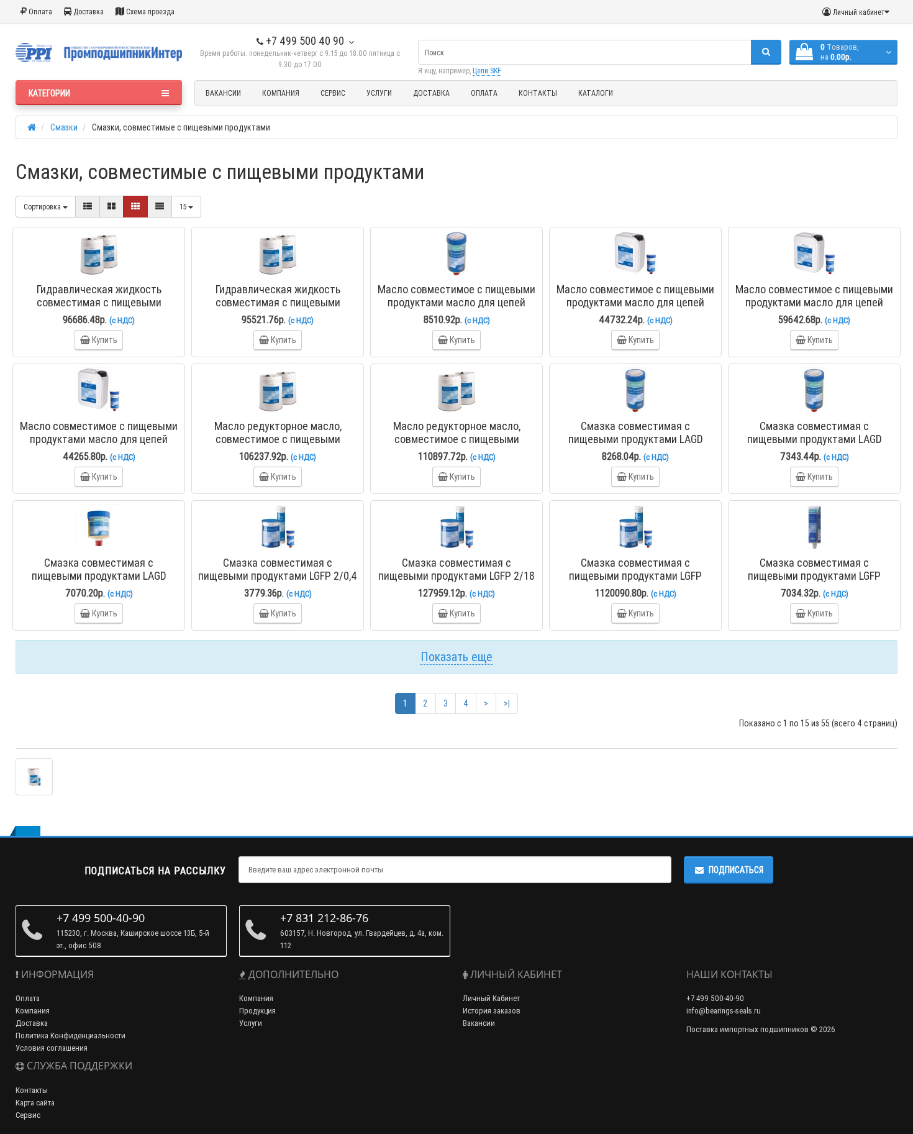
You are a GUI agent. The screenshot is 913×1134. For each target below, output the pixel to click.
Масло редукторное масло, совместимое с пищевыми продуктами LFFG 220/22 (278, 439)
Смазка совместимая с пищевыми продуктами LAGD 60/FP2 (99, 576)
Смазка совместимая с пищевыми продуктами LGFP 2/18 (456, 569)
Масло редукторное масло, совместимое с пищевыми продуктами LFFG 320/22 (456, 439)
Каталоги (595, 93)
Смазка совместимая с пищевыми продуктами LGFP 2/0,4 (277, 569)
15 (183, 206)
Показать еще (456, 656)
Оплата (39, 11)
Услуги (379, 93)
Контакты (538, 93)
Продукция (257, 1010)
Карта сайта (35, 1102)
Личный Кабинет (491, 998)
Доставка (87, 11)
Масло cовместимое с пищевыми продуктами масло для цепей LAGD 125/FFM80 (456, 302)
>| (507, 703)
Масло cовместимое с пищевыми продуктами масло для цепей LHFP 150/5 (99, 439)
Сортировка (43, 206)
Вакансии (223, 93)
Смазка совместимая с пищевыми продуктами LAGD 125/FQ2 (814, 439)
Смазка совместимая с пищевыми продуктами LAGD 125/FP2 (635, 439)
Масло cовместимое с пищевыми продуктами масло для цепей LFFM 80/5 (635, 302)
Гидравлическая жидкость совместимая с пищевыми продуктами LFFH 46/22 (99, 302)
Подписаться (736, 870)
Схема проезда (149, 11)
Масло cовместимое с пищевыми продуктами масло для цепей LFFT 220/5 (814, 302)
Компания (280, 93)
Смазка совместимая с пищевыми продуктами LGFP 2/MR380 (814, 576)
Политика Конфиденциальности (70, 1035)
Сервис (332, 93)
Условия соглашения (52, 1048)
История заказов (491, 1010)
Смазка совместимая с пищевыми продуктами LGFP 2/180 (635, 576)
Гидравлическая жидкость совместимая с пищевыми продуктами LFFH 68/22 (278, 302)
